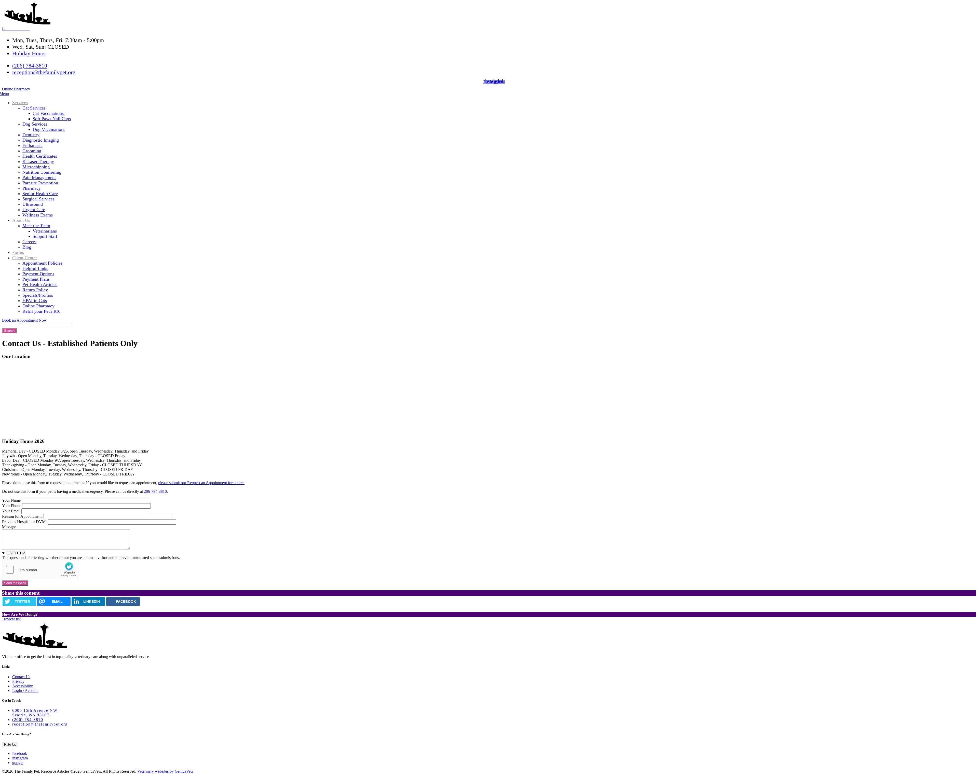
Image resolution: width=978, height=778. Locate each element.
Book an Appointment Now (24, 320)
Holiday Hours (29, 53)
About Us (21, 220)
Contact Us (21, 677)
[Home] (27, 23)
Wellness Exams (37, 214)
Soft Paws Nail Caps (52, 118)
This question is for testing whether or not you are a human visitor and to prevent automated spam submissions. (91, 555)
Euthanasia (32, 145)
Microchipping (36, 166)
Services (20, 102)
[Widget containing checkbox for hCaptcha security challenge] (40, 569)
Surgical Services (38, 198)
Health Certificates (39, 156)
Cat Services (34, 108)
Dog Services (34, 124)
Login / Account (25, 690)
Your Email (11, 511)
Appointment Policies (42, 263)
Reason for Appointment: (22, 516)
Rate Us (10, 744)
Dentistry (30, 134)
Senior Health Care (40, 193)
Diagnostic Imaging (40, 140)
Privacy (18, 681)
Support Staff (45, 236)
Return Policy (35, 289)
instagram (20, 758)
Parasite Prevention (40, 182)
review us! (12, 619)
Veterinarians (45, 231)
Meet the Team (36, 225)
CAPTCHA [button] (16, 553)
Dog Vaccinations (49, 129)
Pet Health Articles (39, 284)
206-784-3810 (155, 491)
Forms (18, 252)
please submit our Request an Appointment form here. (201, 483)
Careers (29, 241)
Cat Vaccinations (48, 113)
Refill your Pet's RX (41, 311)
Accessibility (22, 686)
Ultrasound (32, 204)
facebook (19, 753)
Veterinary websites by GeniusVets (165, 771)
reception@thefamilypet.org (43, 72)
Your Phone (11, 505)
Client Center (24, 257)
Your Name (11, 500)
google (17, 762)
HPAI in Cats (34, 300)
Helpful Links (35, 268)
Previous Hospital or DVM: (24, 522)
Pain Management (39, 177)
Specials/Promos (37, 295)
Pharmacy (31, 188)
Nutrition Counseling (41, 172)
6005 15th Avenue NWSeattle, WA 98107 (34, 712)
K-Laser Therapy (38, 161)
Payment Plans (36, 279)
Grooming (31, 150)
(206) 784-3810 (29, 65)
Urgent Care (33, 209)
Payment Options (38, 273)
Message (9, 527)
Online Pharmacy (16, 89)
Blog (26, 247)
